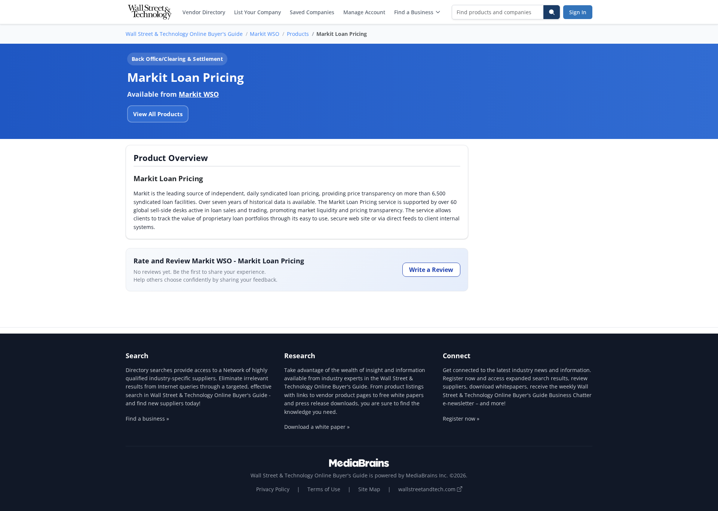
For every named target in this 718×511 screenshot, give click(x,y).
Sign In (577, 12)
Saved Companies (312, 12)
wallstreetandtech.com (427, 489)
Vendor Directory (203, 12)
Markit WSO (264, 33)
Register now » (461, 418)
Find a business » (147, 418)
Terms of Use (323, 489)
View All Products (157, 114)
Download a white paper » (317, 426)
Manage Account (364, 12)
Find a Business (413, 12)
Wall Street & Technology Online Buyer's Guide (184, 33)
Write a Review (431, 270)
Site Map (369, 489)
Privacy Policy (272, 489)
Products (298, 33)
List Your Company (257, 12)
